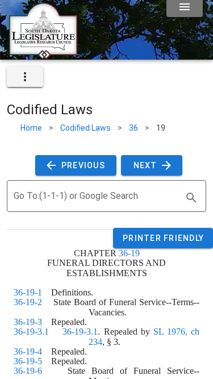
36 (133, 127)
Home (31, 127)
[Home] (43, 55)
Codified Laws (85, 127)
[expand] (25, 76)
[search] (191, 198)
